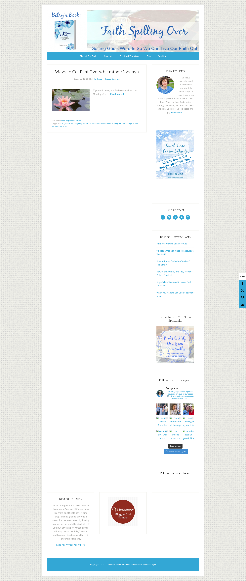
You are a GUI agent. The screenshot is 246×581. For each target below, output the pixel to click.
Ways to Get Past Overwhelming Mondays (97, 71)
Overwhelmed (106, 124)
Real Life (77, 121)
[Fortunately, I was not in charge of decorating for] (162, 435)
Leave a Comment (112, 79)
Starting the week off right (122, 124)
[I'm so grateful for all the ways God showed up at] (175, 422)
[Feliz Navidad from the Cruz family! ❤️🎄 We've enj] (162, 422)
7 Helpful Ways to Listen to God (171, 243)
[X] (242, 290)
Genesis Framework (132, 565)
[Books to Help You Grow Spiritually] (175, 362)
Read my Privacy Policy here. (70, 544)
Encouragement (67, 121)
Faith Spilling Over (123, 31)
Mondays (96, 124)
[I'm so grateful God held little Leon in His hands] (175, 409)
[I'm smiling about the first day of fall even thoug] (175, 435)
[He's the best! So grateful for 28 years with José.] (188, 435)
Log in (153, 565)
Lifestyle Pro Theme (113, 565)
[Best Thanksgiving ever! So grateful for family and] (188, 422)
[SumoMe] (242, 304)
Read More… (177, 112)
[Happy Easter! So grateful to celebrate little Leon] (162, 409)
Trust (65, 126)
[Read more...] (117, 94)
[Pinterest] (242, 297)
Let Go (89, 124)
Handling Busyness (78, 124)
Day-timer (66, 124)
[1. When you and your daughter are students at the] (188, 409)
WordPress (145, 565)
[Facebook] (242, 283)
